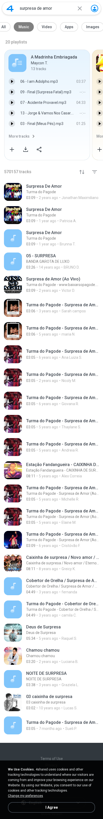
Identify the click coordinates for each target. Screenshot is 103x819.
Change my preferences (25, 796)
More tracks (19, 136)
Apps (69, 27)
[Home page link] (10, 8)
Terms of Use (51, 759)
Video (47, 27)
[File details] (51, 192)
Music (23, 27)
